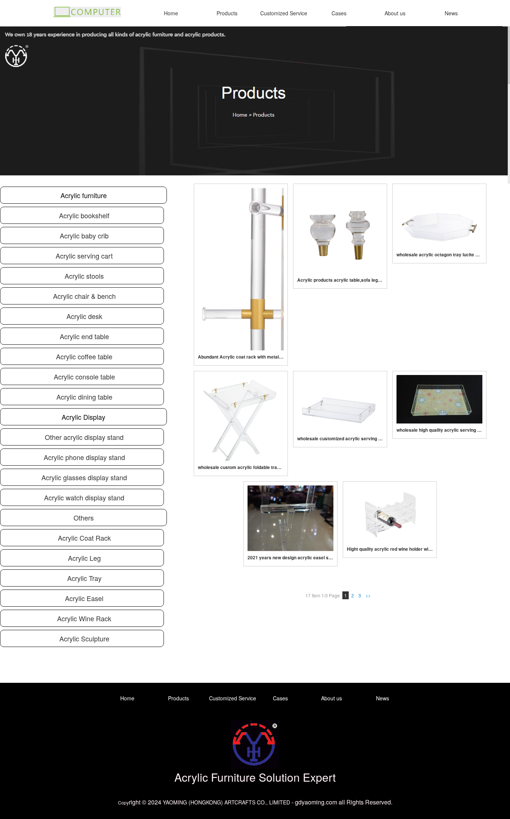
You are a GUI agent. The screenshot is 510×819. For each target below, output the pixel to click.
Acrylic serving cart (84, 255)
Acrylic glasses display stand (84, 477)
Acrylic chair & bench (84, 296)
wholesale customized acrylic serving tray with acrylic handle (340, 438)
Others (84, 517)
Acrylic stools (84, 276)
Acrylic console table (84, 376)
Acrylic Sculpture (84, 638)
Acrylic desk (84, 316)
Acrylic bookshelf (84, 215)
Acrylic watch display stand (84, 497)
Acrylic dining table (84, 396)
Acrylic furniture (83, 195)
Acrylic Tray (84, 578)
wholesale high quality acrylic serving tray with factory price (439, 430)
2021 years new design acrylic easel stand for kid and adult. (290, 557)
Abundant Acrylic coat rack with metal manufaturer (241, 357)
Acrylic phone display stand (84, 457)
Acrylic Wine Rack (84, 618)
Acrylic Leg (84, 558)
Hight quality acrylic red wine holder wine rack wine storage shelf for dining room (390, 549)
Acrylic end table (84, 336)
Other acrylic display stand (84, 437)
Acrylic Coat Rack (84, 538)
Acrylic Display (83, 417)
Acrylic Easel (84, 598)
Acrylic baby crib (84, 235)
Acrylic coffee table (84, 356)
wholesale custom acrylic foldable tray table (241, 467)
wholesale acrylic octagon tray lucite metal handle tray (439, 254)
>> (368, 595)
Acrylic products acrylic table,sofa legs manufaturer (340, 280)
